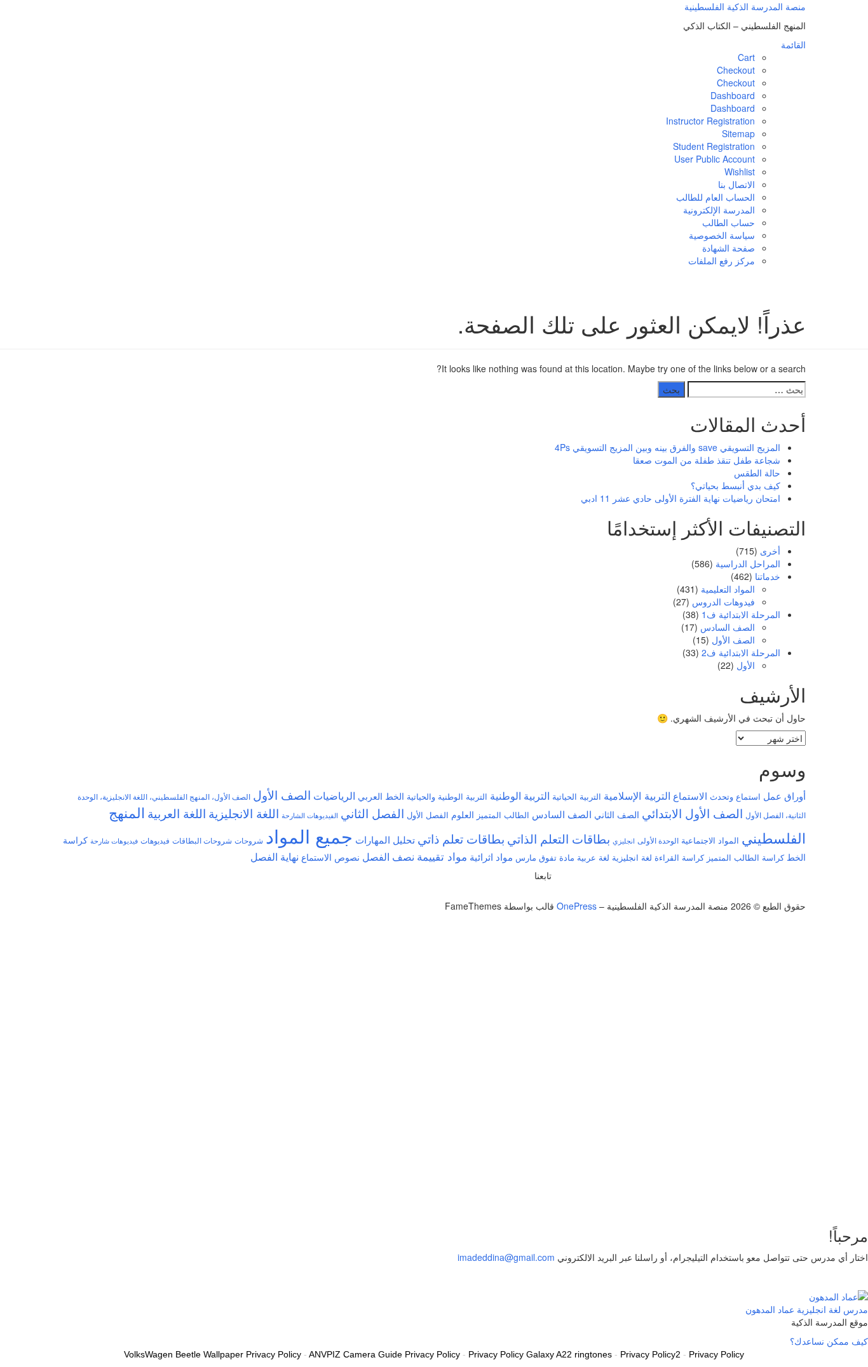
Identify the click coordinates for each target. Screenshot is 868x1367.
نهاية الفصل (274, 856)
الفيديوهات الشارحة (309, 815)
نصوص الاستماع (330, 857)
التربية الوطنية (520, 795)
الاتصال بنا (736, 184)
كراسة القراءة (679, 857)
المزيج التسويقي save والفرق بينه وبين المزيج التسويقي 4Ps (667, 447)
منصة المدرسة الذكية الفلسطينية (745, 6)
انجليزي (624, 840)
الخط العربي (381, 796)
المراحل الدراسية (747, 563)
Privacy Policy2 (650, 1354)
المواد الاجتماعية (710, 840)
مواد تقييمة (442, 856)
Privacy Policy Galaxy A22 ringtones (540, 1354)
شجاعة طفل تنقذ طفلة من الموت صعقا (706, 460)
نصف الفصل (388, 856)
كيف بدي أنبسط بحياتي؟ (735, 485)
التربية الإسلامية (637, 795)
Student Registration (714, 146)
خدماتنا (767, 576)
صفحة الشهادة (728, 247)
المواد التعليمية (728, 588)
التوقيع (816, 1195)
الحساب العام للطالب (715, 197)
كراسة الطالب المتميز (745, 857)
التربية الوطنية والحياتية (447, 796)
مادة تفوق (556, 857)
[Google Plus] (534, 893)
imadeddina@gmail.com (506, 1257)
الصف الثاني (616, 814)
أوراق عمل (784, 795)
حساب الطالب (728, 222)
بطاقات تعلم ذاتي (461, 838)
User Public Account (714, 158)
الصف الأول (733, 639)
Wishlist (739, 171)
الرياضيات (334, 795)
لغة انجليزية (632, 857)
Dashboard (732, 95)
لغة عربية (593, 857)
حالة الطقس (757, 472)
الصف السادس (727, 627)
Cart (746, 57)
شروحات (248, 840)
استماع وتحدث (735, 796)
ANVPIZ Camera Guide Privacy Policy (384, 1354)
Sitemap (738, 133)
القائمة (793, 44)
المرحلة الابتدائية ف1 (741, 614)
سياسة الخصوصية (722, 235)
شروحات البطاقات (202, 840)
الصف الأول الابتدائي (692, 812)
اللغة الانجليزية (243, 812)
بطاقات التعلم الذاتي (558, 838)
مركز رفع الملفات (721, 260)
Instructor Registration (710, 120)
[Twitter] (548, 893)
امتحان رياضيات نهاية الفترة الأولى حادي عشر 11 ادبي (680, 498)
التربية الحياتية (576, 796)
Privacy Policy (716, 1354)
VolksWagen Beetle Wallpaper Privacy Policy (212, 1354)
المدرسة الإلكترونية (719, 209)
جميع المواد (309, 835)
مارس (525, 857)
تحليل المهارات (385, 839)
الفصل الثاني (372, 812)
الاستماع (690, 795)
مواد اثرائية (491, 856)
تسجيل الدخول (776, 1195)
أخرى (770, 550)
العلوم (462, 814)
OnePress (577, 905)
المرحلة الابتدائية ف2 (741, 652)
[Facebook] (541, 893)
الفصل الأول (428, 815)
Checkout (736, 70)
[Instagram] (527, 893)
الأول (745, 665)
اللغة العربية (176, 812)
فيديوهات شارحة (114, 840)
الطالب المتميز (503, 815)
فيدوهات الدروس (723, 601)
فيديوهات (155, 840)
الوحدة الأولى (658, 840)
